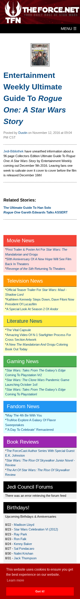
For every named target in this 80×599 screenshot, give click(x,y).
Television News (25, 281)
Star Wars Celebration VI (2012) (36, 529)
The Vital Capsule (18, 330)
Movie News (20, 240)
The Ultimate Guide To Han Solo (27, 207)
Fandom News (23, 406)
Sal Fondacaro (24, 548)
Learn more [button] (15, 580)
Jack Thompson (25, 558)
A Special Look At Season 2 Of (32, 309)
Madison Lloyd (24, 524)
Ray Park (20, 534)
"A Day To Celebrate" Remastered (30, 429)
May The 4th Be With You (24, 415)
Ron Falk (20, 539)
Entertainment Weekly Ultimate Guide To (34, 98)
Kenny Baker (23, 544)
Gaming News (23, 361)
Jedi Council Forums (30, 487)
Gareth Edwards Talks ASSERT (35, 212)
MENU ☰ (69, 28)
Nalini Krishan (23, 553)
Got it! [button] (40, 591)
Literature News (24, 321)
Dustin (22, 132)
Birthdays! (18, 507)
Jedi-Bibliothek (13, 151)
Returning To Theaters (35, 268)
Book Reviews (23, 442)
